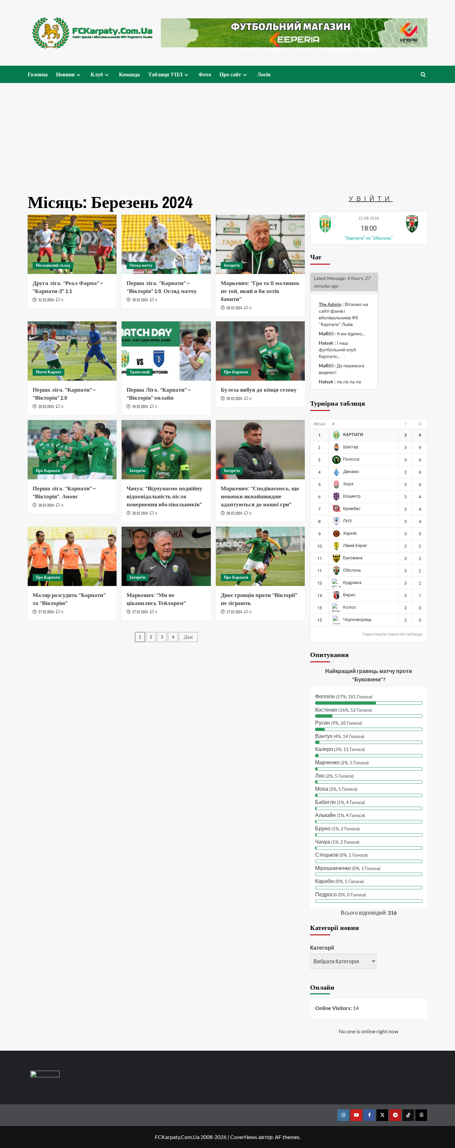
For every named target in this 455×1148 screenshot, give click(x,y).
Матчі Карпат (48, 372)
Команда (129, 74)
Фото (205, 74)
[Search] (423, 74)
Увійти (371, 198)
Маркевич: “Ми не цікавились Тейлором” (156, 599)
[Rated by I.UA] (45, 1075)
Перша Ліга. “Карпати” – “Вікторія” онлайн (159, 393)
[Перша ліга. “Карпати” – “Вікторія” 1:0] (72, 351)
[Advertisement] (227, 133)
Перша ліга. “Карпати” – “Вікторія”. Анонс (64, 492)
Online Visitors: (334, 1008)
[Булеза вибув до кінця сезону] (260, 351)
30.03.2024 (140, 300)
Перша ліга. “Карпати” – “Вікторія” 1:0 (64, 393)
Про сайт (230, 74)
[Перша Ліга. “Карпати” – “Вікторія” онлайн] (166, 351)
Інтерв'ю (232, 265)
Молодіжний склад (53, 265)
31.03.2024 (46, 300)
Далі (188, 637)
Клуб (97, 74)
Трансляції (140, 372)
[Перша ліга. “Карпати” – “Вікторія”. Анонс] (72, 449)
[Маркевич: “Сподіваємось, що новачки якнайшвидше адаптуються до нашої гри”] (260, 449)
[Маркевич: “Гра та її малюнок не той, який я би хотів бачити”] (260, 244)
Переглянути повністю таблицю (392, 634)
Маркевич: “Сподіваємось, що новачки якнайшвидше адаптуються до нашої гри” (260, 496)
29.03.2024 (234, 308)
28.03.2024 (234, 398)
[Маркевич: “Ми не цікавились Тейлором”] (166, 556)
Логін (263, 74)
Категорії (322, 947)
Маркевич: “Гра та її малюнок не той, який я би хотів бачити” (260, 291)
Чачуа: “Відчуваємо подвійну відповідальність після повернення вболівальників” (165, 496)
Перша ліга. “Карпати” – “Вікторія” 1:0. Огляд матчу (162, 287)
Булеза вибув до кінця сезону (259, 389)
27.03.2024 (46, 612)
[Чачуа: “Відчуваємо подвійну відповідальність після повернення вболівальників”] (166, 449)
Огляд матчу (141, 265)
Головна (38, 74)
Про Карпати (236, 372)
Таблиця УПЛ (165, 74)
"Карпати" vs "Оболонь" (369, 238)
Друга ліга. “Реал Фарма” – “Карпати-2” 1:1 (68, 287)
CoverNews (243, 1137)
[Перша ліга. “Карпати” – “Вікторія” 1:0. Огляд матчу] (166, 244)
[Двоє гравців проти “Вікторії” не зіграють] (260, 556)
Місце (319, 424)
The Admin (330, 304)
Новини (65, 74)
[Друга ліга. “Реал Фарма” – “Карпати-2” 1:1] (72, 244)
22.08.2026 (368, 218)
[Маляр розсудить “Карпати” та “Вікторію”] (72, 556)
